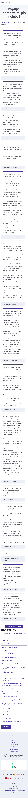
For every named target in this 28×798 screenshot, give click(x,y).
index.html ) (5, 640)
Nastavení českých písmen (9, 657)
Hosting (14, 736)
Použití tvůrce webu (7, 672)
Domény (14, 738)
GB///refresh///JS (6, 718)
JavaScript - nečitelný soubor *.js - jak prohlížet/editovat (12, 704)
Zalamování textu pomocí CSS (10, 647)
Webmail (14, 793)
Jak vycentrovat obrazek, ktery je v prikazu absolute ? (13, 668)
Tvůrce (14, 740)
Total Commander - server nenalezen (12, 722)
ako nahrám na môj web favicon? (11, 700)
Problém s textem (7, 708)
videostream (5, 712)
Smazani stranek (6, 637)
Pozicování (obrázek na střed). (10, 664)
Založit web (14, 747)
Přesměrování (5, 650)
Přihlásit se (14, 749)
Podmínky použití (14, 788)
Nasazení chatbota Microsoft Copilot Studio (14, 634)
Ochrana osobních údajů (10, 791)
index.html (5, 715)
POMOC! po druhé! (7, 660)
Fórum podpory (6, 22)
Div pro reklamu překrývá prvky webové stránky (12, 692)
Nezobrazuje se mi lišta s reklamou (11, 697)
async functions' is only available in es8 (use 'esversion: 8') (14, 679)
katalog (4, 675)
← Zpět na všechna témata (14, 626)
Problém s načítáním (7, 688)
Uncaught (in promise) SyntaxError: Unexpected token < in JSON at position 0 (13, 684)
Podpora (14, 742)
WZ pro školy (14, 745)
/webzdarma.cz (14, 751)
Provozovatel (21, 791)
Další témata (6, 727)
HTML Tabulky (6, 644)
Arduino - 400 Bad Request (9, 654)
